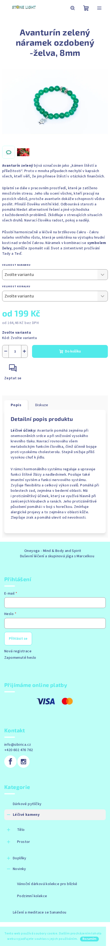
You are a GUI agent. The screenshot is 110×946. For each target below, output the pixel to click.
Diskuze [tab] (41, 405)
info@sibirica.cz (17, 744)
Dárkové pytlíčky (27, 804)
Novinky (19, 869)
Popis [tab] (16, 405)
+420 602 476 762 (18, 750)
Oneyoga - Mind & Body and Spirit (52, 551)
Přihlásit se (18, 638)
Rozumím (89, 939)
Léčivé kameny (26, 814)
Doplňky (19, 858)
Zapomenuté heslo (20, 657)
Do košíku (73, 351)
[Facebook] (10, 761)
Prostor (23, 842)
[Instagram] (23, 761)
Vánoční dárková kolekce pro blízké (47, 884)
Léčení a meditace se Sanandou (39, 912)
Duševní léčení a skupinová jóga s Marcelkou (57, 556)
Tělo (21, 829)
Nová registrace (18, 651)
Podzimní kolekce (32, 896)
